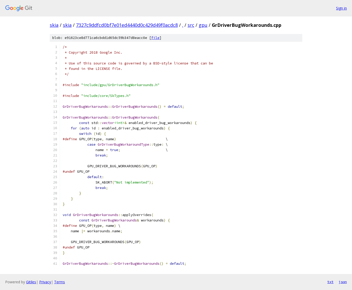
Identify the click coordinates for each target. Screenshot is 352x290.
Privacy (45, 281)
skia (54, 25)
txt (330, 281)
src (191, 25)
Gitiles (31, 281)
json (343, 281)
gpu (203, 25)
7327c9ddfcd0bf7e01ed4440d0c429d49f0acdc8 (127, 25)
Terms (59, 281)
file (155, 38)
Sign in (341, 8)
